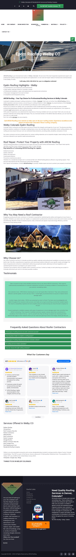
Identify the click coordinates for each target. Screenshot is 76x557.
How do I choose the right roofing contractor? (18, 348)
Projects (63, 24)
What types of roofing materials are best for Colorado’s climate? (23, 340)
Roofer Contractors (8, 432)
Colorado (64, 498)
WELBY (40, 59)
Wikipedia (6, 457)
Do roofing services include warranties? (16, 344)
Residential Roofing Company (11, 447)
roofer (6, 516)
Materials (54, 24)
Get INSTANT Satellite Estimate (49, 6)
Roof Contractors (8, 436)
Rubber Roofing (7, 427)
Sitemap (28, 503)
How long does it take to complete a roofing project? (19, 336)
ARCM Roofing (61, 101)
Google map (13, 457)
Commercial (44, 24)
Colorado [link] (39, 101)
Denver (60, 498)
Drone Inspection (23, 24)
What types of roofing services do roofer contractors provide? (22, 332)
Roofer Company (8, 438)
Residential (34, 24)
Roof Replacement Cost (10, 445)
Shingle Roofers (7, 440)
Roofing (59, 519)
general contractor (57, 507)
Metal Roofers (7, 434)
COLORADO (31, 59)
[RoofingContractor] (38, 508)
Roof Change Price (8, 443)
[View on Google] (30, 369)
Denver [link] (49, 103)
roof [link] (10, 110)
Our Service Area (8, 539)
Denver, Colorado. (10, 514)
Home (2, 24)
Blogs (19, 457)
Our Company (11, 24)
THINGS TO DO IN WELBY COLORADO (17, 461)
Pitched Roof (7, 429)
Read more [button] (32, 379)
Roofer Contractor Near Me (10, 441)
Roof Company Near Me (10, 431)
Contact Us (5, 32)
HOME (24, 59)
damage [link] (15, 117)
